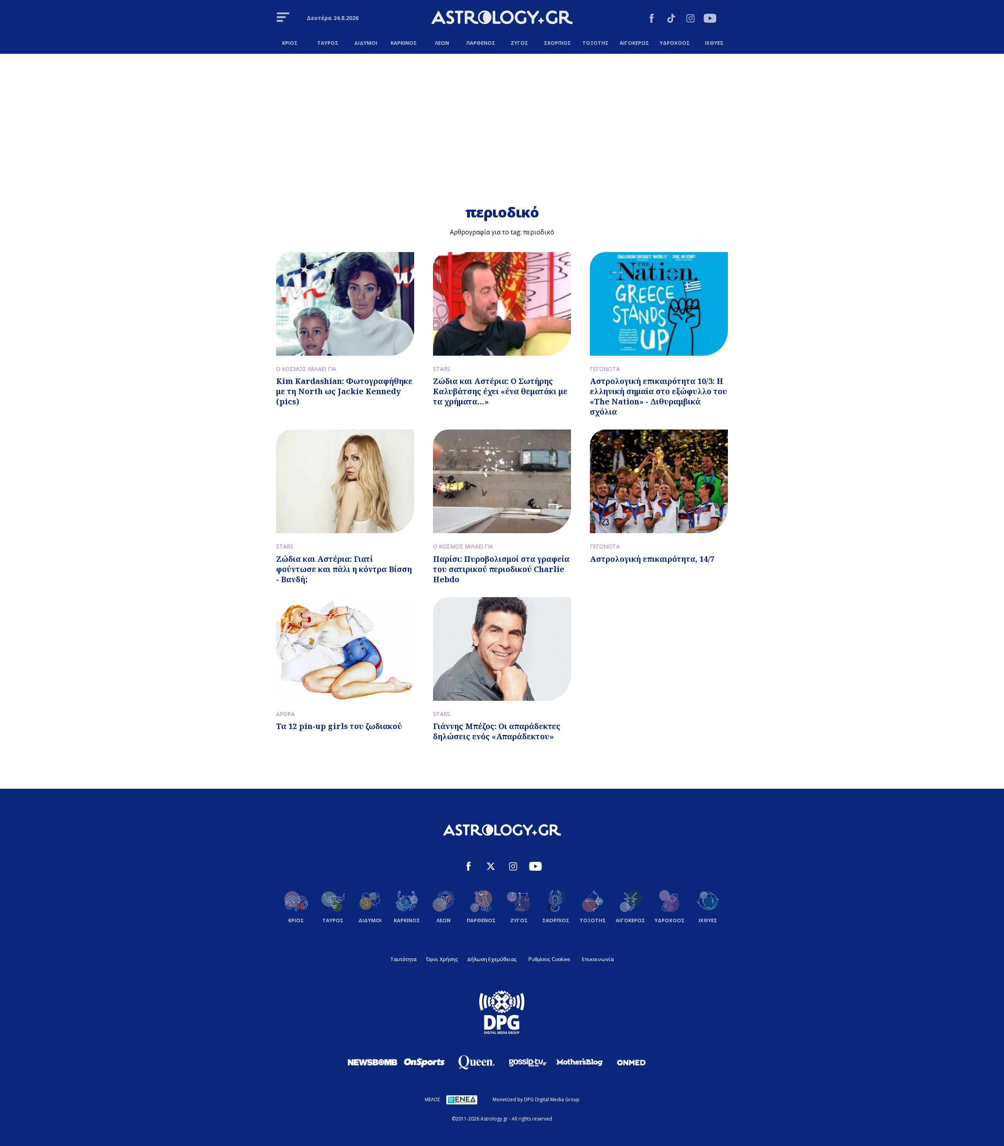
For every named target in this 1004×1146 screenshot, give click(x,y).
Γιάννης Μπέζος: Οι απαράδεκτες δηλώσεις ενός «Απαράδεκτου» (496, 731)
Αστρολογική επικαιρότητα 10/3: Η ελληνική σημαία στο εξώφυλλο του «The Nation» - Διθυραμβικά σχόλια (658, 396)
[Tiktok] (671, 19)
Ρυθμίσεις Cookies (549, 959)
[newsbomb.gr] (372, 1062)
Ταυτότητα (403, 959)
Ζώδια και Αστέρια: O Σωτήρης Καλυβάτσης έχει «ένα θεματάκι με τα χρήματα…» (500, 391)
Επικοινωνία (598, 959)
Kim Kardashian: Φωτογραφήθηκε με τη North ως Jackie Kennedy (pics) (344, 391)
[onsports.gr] (424, 1062)
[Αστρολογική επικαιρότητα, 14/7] (659, 481)
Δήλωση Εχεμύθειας (492, 959)
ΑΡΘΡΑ (285, 714)
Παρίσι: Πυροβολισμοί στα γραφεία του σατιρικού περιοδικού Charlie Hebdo (501, 569)
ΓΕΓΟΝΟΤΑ (605, 369)
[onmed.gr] (631, 1062)
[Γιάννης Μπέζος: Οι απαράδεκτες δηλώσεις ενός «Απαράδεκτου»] (502, 649)
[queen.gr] (476, 1062)
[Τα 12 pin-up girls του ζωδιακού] (345, 649)
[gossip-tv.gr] (528, 1062)
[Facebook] (651, 19)
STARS (441, 369)
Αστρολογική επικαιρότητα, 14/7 (652, 559)
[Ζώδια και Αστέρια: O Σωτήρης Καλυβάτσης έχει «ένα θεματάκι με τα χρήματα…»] (502, 304)
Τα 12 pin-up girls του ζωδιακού (339, 726)
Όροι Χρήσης (442, 959)
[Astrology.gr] (502, 18)
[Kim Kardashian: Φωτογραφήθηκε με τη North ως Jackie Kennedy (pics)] (345, 304)
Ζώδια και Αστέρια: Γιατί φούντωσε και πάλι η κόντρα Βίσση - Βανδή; (344, 569)
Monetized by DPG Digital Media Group (536, 1099)
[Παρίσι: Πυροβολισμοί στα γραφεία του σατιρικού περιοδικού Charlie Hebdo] (502, 481)
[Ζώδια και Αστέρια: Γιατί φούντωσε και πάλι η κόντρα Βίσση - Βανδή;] (345, 481)
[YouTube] (710, 19)
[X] (490, 867)
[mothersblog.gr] (580, 1062)
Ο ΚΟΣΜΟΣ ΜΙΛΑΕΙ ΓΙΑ (306, 369)
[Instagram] (690, 19)
